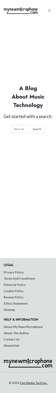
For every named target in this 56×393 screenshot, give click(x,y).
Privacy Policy (14, 272)
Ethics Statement (16, 303)
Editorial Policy (15, 284)
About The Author (16, 333)
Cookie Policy (13, 291)
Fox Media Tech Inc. (33, 383)
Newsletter (12, 345)
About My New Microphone (23, 327)
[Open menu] (49, 10)
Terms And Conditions (19, 278)
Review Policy (13, 297)
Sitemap (9, 309)
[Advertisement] (28, 50)
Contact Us (11, 339)
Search (37, 129)
